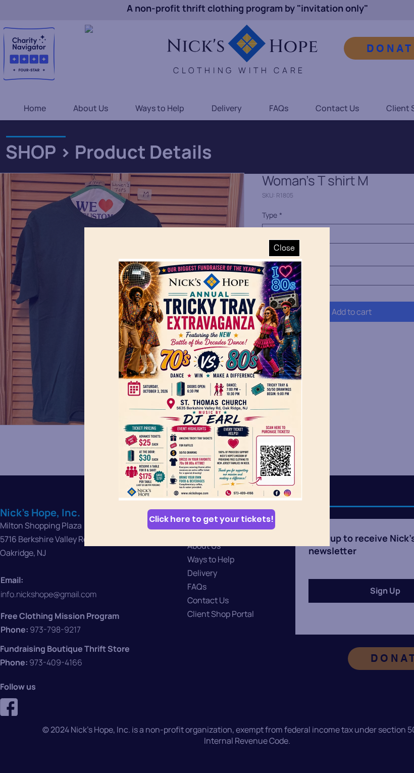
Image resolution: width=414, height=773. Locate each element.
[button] (284, 248)
